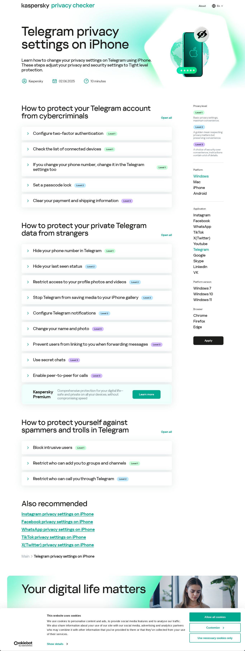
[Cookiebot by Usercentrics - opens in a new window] (23, 644)
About (202, 5)
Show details (55, 643)
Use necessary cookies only (215, 638)
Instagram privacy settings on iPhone (58, 514)
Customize (213, 627)
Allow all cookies (215, 617)
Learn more (146, 394)
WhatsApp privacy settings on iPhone (58, 529)
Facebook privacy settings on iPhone (57, 521)
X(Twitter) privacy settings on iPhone (58, 545)
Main (26, 556)
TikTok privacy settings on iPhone (54, 537)
